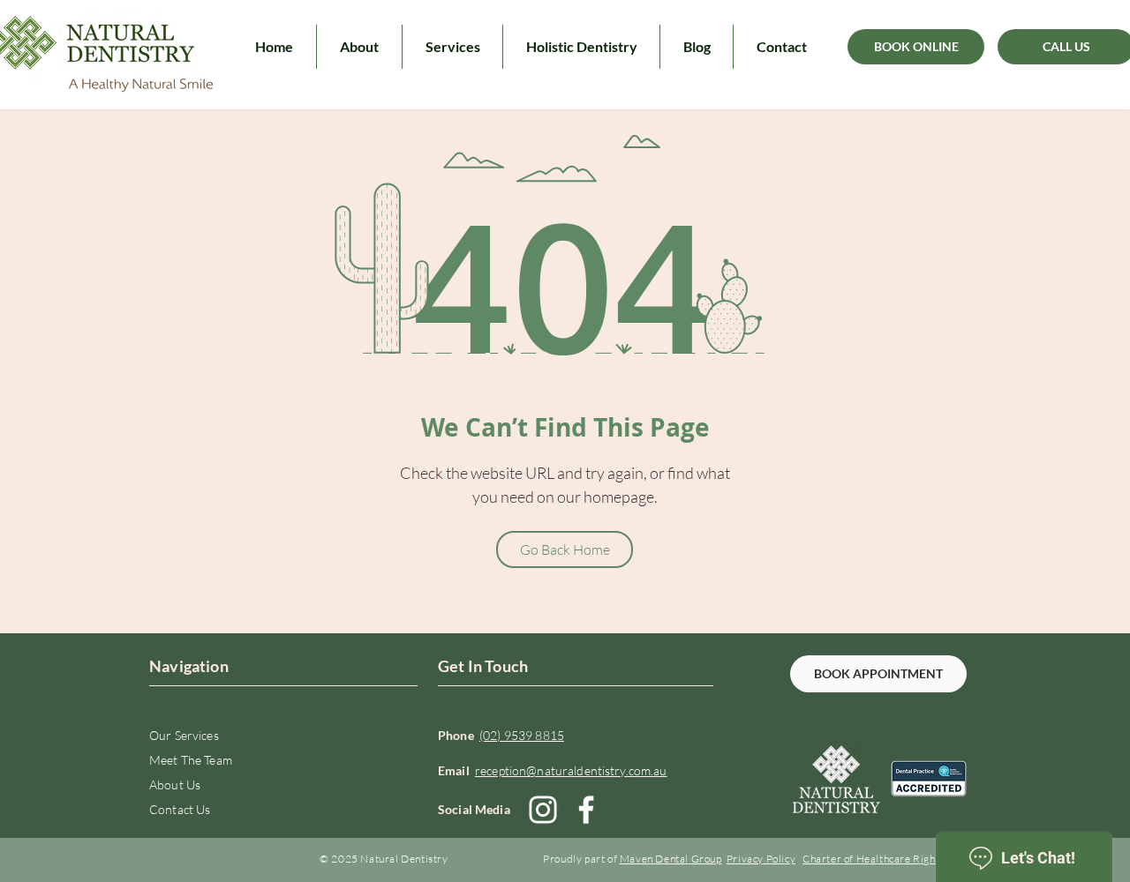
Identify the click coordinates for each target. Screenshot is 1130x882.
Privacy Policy (761, 858)
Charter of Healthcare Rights (873, 858)
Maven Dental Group (671, 858)
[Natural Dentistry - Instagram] (542, 809)
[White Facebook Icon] (586, 809)
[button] (359, 47)
